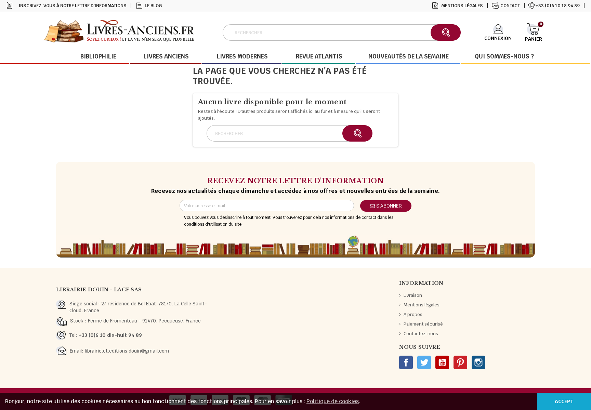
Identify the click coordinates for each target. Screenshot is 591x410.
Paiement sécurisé (423, 324)
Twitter (424, 362)
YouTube (442, 362)
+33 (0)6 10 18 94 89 (558, 6)
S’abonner (388, 206)
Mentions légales (462, 6)
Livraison (413, 295)
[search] (446, 32)
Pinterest (460, 362)
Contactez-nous (421, 333)
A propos (413, 314)
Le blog (153, 6)
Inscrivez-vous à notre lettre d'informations (73, 6)
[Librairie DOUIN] (118, 32)
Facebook (406, 362)
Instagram (478, 362)
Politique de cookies (332, 401)
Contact (510, 6)
